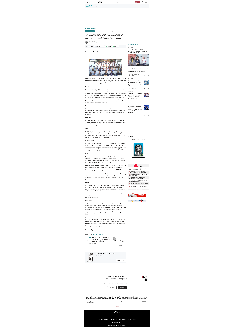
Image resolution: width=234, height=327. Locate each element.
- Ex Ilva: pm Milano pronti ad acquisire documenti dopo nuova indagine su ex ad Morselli (138, 181)
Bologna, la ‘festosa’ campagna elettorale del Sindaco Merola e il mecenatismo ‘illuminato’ (100, 239)
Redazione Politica (132, 115)
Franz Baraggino (132, 100)
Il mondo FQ (126, 2)
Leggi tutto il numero (138, 158)
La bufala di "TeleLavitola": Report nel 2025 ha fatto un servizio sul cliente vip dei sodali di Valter (138, 51)
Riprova (117, 306)
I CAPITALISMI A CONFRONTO (106, 253)
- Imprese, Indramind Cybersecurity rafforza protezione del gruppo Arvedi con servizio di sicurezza (137, 172)
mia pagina (118, 169)
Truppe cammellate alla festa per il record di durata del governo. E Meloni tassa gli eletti (135, 83)
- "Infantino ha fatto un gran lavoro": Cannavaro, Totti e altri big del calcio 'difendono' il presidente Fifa (138, 178)
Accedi (112, 287)
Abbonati (137, 2)
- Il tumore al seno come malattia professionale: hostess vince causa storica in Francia (137, 169)
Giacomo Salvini (132, 88)
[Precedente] (86, 241)
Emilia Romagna (90, 28)
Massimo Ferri (92, 41)
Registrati (122, 287)
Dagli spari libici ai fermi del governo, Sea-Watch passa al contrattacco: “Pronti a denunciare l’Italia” (135, 96)
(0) (148, 75)
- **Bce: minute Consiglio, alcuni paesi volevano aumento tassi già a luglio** (138, 175)
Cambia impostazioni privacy (113, 316)
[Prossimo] (125, 241)
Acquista (121, 260)
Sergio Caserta (92, 243)
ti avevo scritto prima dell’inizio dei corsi (103, 78)
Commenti (89, 51)
